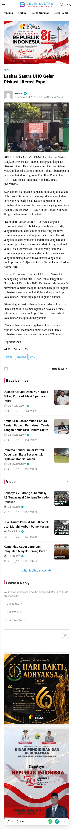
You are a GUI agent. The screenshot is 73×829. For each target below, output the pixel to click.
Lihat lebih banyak (34, 570)
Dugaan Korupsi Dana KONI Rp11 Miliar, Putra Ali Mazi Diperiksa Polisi (26, 396)
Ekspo (9, 357)
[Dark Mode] (69, 4)
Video (11, 481)
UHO (32, 357)
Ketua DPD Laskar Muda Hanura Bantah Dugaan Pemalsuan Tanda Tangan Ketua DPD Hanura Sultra (26, 425)
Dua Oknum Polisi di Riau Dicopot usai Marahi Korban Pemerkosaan (27, 524)
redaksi (18, 93)
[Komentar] (18, 821)
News (7, 70)
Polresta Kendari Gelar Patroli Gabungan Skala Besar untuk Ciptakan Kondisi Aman (24, 454)
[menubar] (3, 4)
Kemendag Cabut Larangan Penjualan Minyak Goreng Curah (25, 548)
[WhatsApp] (50, 821)
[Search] (62, 4)
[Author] (8, 95)
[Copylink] (57, 821)
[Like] (8, 821)
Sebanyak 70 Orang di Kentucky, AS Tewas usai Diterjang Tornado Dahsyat (26, 497)
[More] (49, 411)
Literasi (21, 357)
